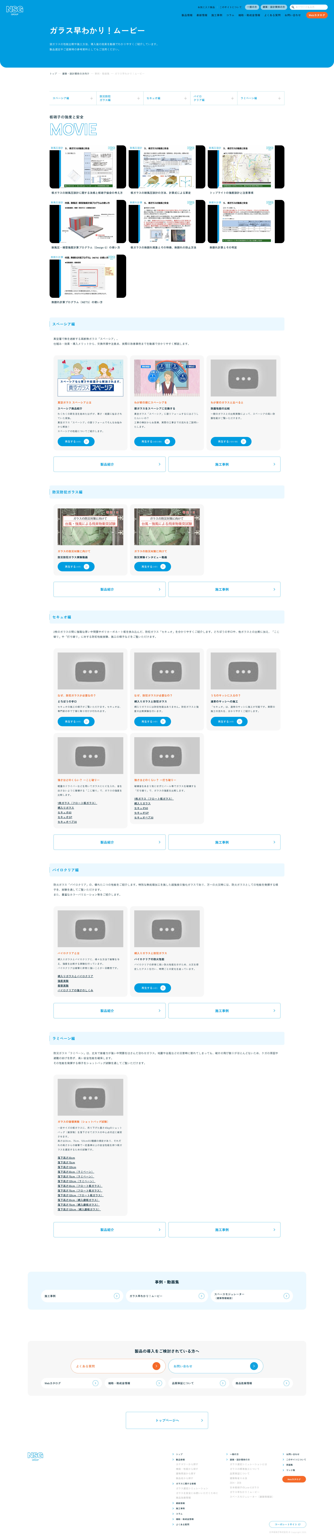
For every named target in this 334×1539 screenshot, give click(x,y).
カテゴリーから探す (187, 1464)
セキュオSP (65, 817)
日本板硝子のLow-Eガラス (244, 1487)
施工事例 (216, 15)
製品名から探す (184, 1478)
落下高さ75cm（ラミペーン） (76, 1176)
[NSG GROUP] (14, 11)
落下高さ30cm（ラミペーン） (76, 1172)
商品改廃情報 (183, 1497)
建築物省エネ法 (238, 1478)
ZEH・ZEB (235, 1482)
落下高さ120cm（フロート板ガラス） (81, 1195)
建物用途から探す (186, 1473)
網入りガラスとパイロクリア (75, 976)
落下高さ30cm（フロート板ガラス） (80, 1186)
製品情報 (187, 15)
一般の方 (252, 6)
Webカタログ (317, 15)
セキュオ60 (64, 812)
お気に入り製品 (206, 7)
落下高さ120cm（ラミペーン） (76, 1181)
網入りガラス (66, 807)
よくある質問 (272, 15)
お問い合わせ (293, 15)
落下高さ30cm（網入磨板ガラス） (79, 1200)
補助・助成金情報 (249, 15)
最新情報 (201, 15)
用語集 (289, 1464)
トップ (179, 1454)
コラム (230, 15)
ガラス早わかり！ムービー (245, 1492)
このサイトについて (231, 7)
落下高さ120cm (67, 1167)
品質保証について (240, 1473)
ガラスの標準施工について (245, 1468)
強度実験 (63, 981)
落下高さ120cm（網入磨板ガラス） (79, 1209)
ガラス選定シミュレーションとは (248, 1464)
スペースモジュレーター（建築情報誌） (252, 1496)
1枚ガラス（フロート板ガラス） (77, 803)
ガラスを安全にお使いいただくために (197, 1493)
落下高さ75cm (66, 1162)
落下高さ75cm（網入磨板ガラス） (79, 1204)
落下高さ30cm (66, 1158)
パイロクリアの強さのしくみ (75, 990)
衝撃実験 (63, 985)
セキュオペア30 (67, 822)
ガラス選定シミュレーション (192, 1488)
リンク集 (290, 1470)
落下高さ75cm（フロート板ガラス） (80, 1190)
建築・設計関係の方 (274, 6)
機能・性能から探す (187, 1468)
